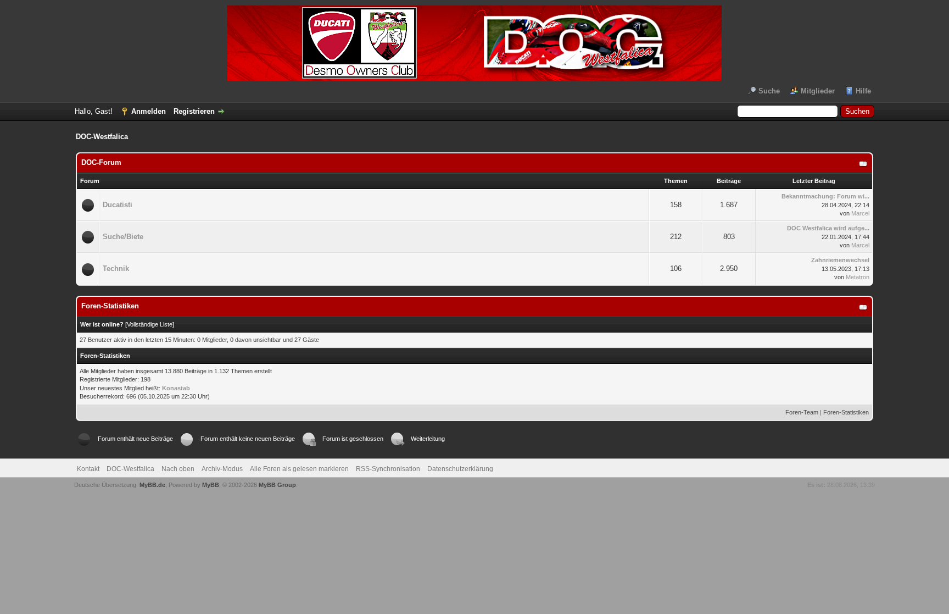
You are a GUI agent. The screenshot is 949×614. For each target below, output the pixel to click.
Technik (116, 268)
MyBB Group (277, 485)
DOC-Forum (101, 162)
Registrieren (194, 111)
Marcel (860, 213)
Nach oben (177, 469)
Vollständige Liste (149, 324)
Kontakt (88, 469)
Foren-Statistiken (846, 412)
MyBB (210, 485)
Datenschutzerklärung (460, 469)
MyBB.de (152, 485)
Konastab (176, 388)
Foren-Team (801, 412)
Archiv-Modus (222, 469)
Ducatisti (117, 205)
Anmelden (148, 111)
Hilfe (863, 91)
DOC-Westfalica (130, 469)
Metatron (857, 277)
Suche (769, 91)
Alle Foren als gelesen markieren (299, 469)
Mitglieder (818, 91)
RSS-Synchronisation (388, 469)
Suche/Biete (123, 237)
